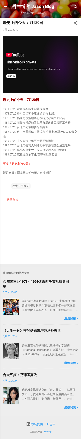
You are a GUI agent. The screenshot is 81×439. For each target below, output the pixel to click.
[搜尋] (75, 7)
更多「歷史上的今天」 (17, 163)
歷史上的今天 (20, 186)
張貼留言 (12, 199)
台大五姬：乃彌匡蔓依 (20, 375)
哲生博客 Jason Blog (33, 6)
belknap (47, 431)
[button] (75, 24)
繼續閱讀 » (71, 318)
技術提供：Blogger (43, 424)
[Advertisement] (40, 231)
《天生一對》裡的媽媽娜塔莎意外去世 (32, 330)
